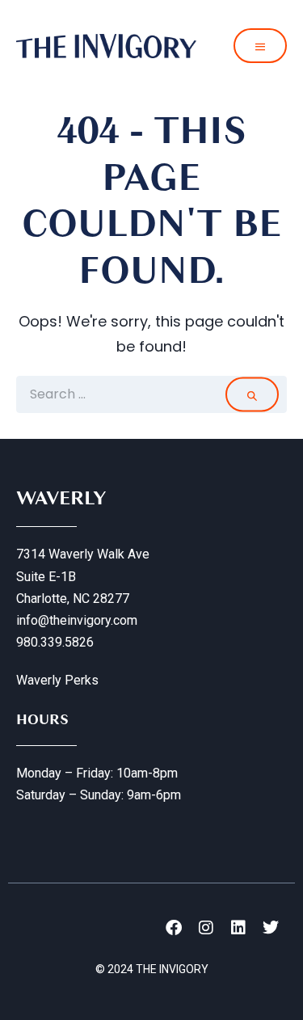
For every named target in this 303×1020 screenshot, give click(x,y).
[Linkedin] (238, 928)
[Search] (252, 394)
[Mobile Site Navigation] (260, 45)
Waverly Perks (57, 680)
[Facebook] (174, 928)
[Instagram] (206, 928)
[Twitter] (271, 928)
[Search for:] (151, 394)
